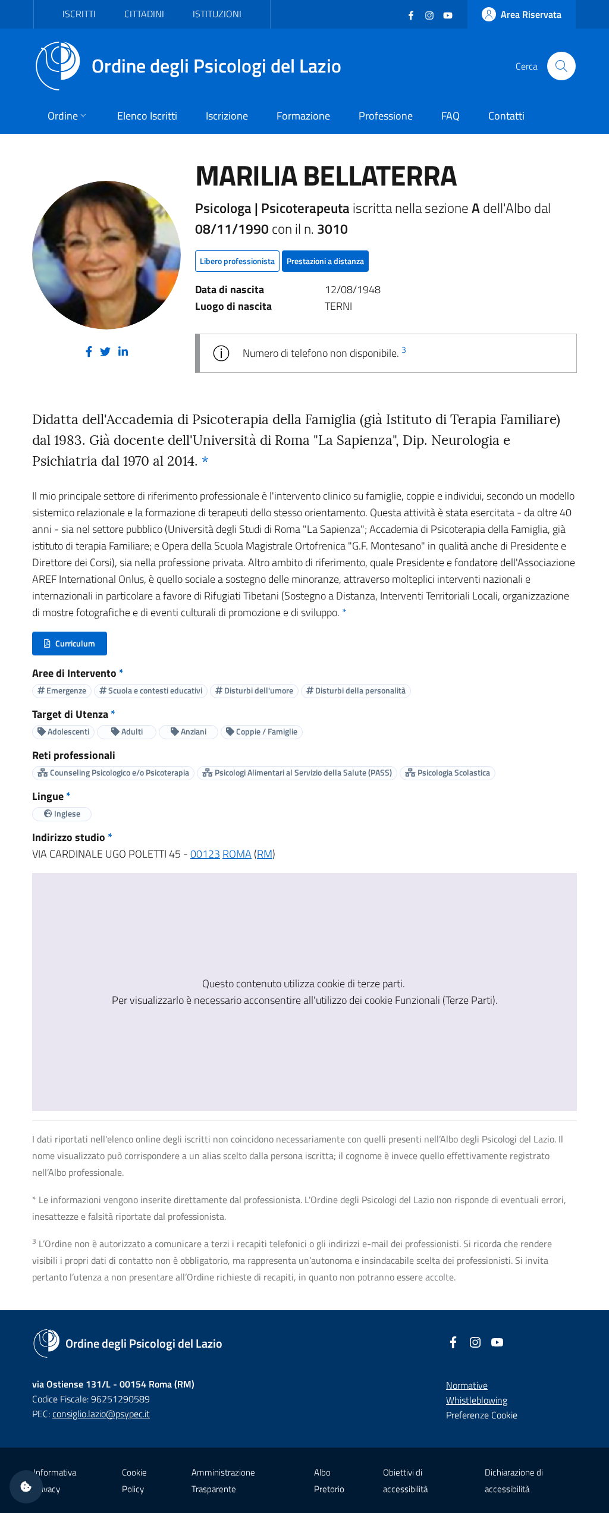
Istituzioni (217, 14)
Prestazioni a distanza (325, 261)
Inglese (66, 813)
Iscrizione (227, 116)
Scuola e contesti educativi (154, 690)
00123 (205, 854)
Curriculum (75, 646)
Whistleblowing (476, 1400)
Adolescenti (67, 731)
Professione (386, 116)
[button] (26, 1486)
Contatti (506, 116)
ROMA (237, 854)
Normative (467, 1385)
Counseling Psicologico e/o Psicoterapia (118, 772)
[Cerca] (561, 66)
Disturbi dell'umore (257, 690)
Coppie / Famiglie (265, 731)
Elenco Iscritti (147, 116)
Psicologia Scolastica (453, 772)
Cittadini (144, 14)
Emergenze (65, 690)
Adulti (131, 731)
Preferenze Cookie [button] (481, 1415)
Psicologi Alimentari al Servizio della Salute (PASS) (302, 772)
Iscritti (79, 14)
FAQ (450, 116)
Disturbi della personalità (359, 690)
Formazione (303, 116)
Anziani (192, 731)
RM (264, 854)
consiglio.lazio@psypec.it (101, 1414)
